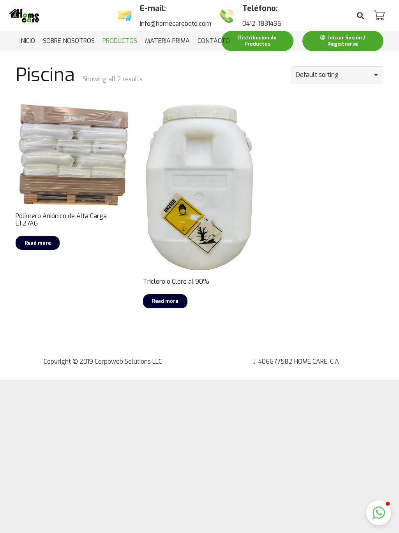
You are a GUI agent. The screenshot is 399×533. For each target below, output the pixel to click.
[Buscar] (360, 16)
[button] (378, 512)
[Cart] (379, 15)
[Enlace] (24, 16)
